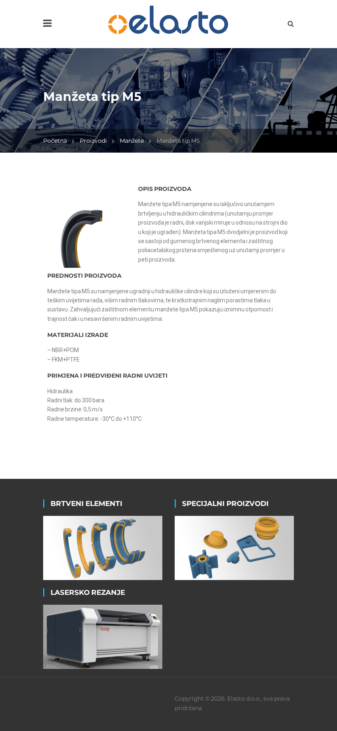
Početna (55, 140)
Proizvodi (93, 140)
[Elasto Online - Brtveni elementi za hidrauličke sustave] (168, 19)
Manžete (132, 140)
